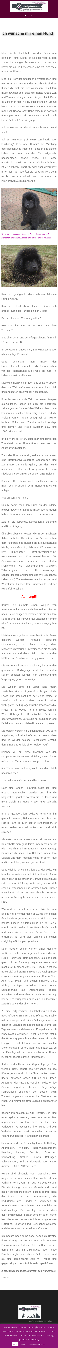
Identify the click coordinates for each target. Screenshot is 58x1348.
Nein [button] (23, 1344)
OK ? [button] (15, 1344)
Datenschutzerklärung (37, 1344)
